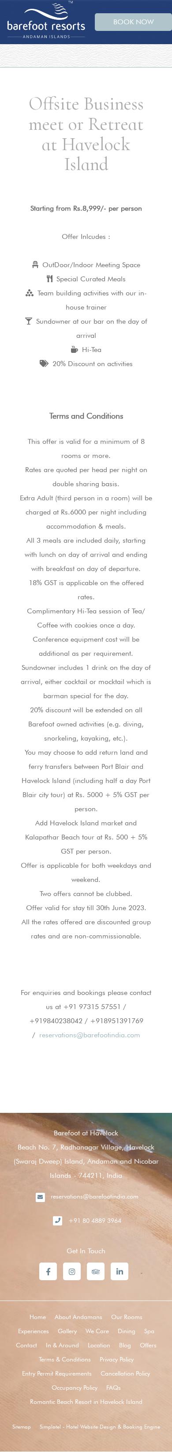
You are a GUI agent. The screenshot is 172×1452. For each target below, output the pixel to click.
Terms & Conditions (65, 1359)
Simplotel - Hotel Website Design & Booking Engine (100, 1426)
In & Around (62, 1345)
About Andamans (78, 1316)
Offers (148, 1345)
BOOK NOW (133, 22)
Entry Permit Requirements (57, 1373)
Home (38, 1316)
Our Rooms (126, 1316)
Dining (126, 1331)
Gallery (67, 1331)
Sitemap (21, 1426)
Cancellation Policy (125, 1373)
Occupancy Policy (74, 1387)
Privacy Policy (117, 1359)
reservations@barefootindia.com (89, 1035)
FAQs (113, 1387)
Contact (26, 1345)
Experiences (33, 1331)
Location (99, 1345)
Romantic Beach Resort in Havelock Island (86, 1401)
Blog (125, 1345)
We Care (97, 1331)
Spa (149, 1331)
